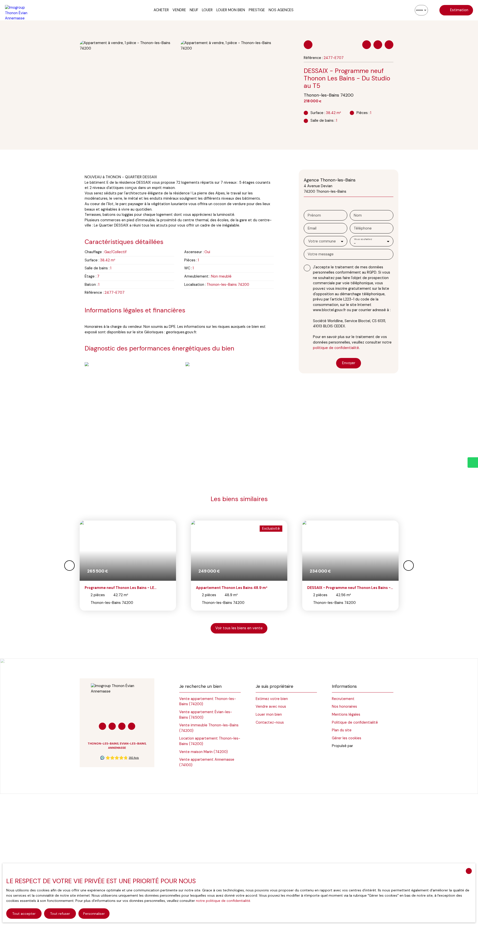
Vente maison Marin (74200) (203, 752)
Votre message (321, 254)
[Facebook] (102, 726)
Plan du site (342, 730)
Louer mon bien (230, 10)
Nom (358, 215)
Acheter (161, 10)
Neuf (194, 10)
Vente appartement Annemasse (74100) (206, 762)
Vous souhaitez (363, 238)
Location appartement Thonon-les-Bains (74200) (209, 741)
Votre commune (322, 241)
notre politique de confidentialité (223, 900)
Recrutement (343, 698)
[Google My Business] (121, 726)
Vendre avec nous (271, 706)
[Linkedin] (112, 726)
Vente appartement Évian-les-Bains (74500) (205, 715)
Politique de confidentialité (355, 722)
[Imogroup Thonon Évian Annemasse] (18, 10)
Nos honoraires (344, 706)
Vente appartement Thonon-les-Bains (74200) (207, 701)
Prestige (257, 10)
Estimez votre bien (272, 698)
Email (312, 228)
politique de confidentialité (336, 348)
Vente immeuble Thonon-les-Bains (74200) (209, 728)
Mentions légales (346, 714)
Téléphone (363, 228)
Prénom (314, 215)
